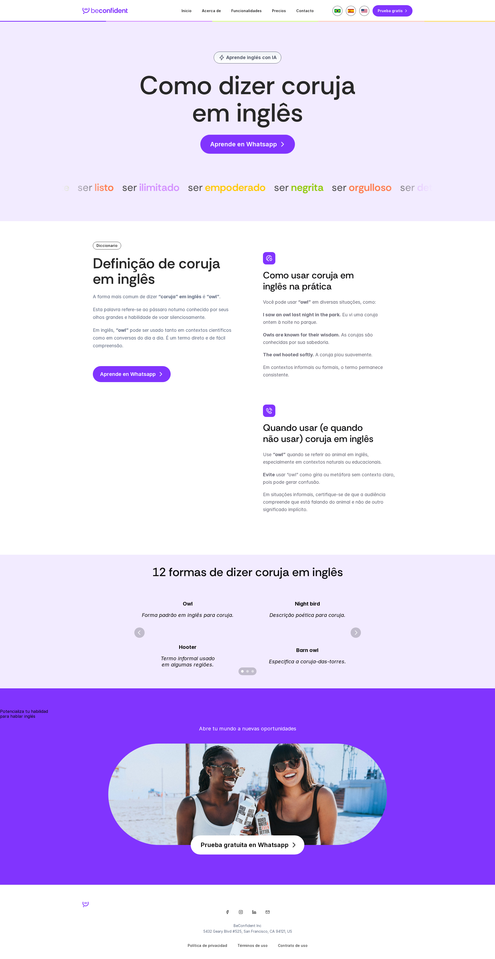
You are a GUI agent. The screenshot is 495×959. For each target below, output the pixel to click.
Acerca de (211, 11)
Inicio (187, 11)
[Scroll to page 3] (253, 671)
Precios (279, 11)
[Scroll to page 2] (247, 671)
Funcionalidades (246, 11)
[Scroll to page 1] (241, 671)
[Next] (356, 632)
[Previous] (139, 632)
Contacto (305, 11)
